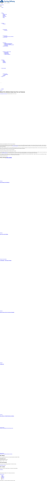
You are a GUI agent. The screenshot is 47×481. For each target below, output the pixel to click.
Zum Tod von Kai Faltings (4, 234)
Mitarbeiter (4, 15)
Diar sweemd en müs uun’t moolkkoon (8, 36)
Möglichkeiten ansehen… (3, 465)
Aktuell (2, 7)
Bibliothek (4, 61)
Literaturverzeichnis (6, 53)
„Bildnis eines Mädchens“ (7, 54)
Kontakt (2, 76)
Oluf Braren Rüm (6, 52)
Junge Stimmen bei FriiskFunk (4, 182)
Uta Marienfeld (2, 93)
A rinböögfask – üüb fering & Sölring (5, 260)
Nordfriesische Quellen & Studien (8, 43)
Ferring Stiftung (2, 4)
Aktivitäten (2, 23)
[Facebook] (6, 82)
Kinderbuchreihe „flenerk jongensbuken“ (9, 44)
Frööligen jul (2, 364)
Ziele (3, 13)
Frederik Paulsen (5, 14)
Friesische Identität (3, 68)
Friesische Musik (5, 29)
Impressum (2, 477)
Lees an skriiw (6, 45)
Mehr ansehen (9, 157)
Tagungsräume (4, 16)
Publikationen (4, 42)
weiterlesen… (1, 469)
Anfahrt (4, 17)
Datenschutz (2, 476)
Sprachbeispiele (6, 74)
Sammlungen (4, 62)
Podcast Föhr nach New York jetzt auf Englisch (7, 312)
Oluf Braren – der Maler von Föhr (7, 51)
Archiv (4, 60)
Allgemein (1, 362)
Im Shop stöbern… (2, 474)
